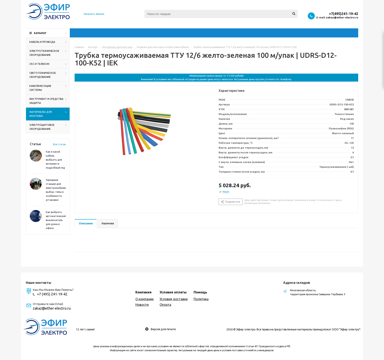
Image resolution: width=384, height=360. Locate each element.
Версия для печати (163, 329)
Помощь (200, 292)
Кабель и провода (42, 41)
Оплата (165, 304)
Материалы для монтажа (40, 113)
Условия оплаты (173, 292)
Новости (142, 304)
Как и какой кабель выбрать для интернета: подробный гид (55, 159)
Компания (143, 292)
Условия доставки (174, 299)
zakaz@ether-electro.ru (342, 17)
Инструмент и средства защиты (46, 100)
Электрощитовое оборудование (41, 126)
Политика (201, 299)
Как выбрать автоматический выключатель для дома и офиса (56, 220)
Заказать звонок (94, 13)
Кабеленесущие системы (40, 87)
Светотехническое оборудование (42, 74)
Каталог (40, 33)
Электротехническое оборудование (44, 52)
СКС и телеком (39, 63)
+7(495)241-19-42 (343, 13)
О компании (144, 299)
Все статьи (59, 144)
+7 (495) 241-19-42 (52, 294)
